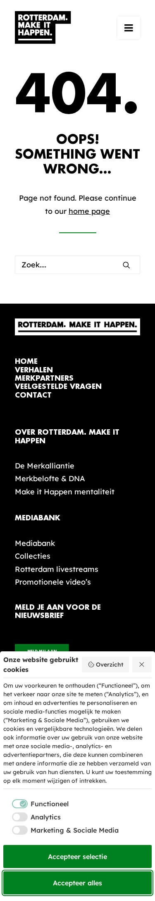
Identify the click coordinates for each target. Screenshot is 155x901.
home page (89, 211)
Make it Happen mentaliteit (64, 491)
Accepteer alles (77, 883)
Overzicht (109, 664)
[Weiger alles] (142, 664)
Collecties (32, 556)
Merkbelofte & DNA (50, 478)
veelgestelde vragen (58, 386)
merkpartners (44, 378)
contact (33, 395)
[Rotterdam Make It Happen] (43, 27)
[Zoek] (77, 264)
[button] (129, 27)
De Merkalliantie (44, 465)
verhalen (34, 370)
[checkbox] (36, 804)
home (26, 361)
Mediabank (35, 543)
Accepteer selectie (77, 856)
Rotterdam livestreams (56, 569)
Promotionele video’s (53, 582)
